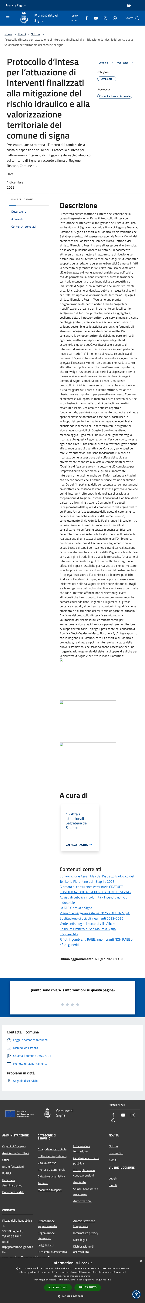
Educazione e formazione (81, 1149)
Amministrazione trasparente (84, 1223)
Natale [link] (106, 250)
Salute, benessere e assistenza (85, 1191)
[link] (84, 213)
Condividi (104, 63)
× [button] (140, 1261)
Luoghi (113, 1178)
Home (8, 34)
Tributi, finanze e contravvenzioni (84, 1173)
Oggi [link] (64, 466)
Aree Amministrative (15, 1153)
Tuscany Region (16, 5)
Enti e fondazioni (13, 1166)
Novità (22, 34)
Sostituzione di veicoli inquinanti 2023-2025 (91, 918)
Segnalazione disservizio (46, 1235)
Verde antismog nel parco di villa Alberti (88, 923)
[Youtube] (94, 17)
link (109, 1279)
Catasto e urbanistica (51, 1176)
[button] (72, 1296)
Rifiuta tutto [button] (88, 1287)
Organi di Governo (13, 1146)
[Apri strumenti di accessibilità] (136, 1294)
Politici (6, 1173)
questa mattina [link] (84, 213)
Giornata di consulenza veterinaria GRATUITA (91, 886)
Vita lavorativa (47, 1163)
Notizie (35, 34)
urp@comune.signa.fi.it (17, 1247)
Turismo (43, 1183)
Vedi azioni (123, 63)
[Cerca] (137, 18)
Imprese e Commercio (51, 1169)
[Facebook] (85, 17)
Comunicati (116, 1153)
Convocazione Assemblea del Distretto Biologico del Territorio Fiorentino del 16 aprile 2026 (97, 879)
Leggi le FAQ (46, 1245)
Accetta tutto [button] (57, 1287)
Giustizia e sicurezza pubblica (86, 1161)
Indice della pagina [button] (22, 199)
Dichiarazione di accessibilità (83, 1249)
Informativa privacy (85, 1233)
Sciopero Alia (69, 934)
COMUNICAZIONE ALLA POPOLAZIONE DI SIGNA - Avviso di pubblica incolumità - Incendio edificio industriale (95, 897)
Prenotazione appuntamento (47, 1223)
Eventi (113, 1185)
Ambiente (79, 1182)
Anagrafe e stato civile (52, 1149)
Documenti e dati (13, 1192)
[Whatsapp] (113, 17)
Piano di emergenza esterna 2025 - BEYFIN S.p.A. (95, 913)
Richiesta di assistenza (52, 1251)
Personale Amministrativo (12, 1183)
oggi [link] (73, 435)
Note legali (80, 1239)
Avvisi (112, 1160)
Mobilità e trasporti (50, 1190)
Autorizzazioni (82, 1201)
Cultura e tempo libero (52, 1156)
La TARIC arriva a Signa (76, 907)
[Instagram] (104, 17)
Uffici (5, 1160)
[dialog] (72, 1280)
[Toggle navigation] (7, 17)
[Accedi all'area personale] (129, 5)
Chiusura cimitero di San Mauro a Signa (88, 928)
